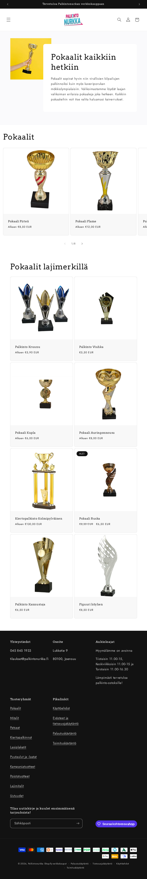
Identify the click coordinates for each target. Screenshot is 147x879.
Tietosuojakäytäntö (102, 863)
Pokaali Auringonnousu (97, 433)
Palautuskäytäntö (64, 733)
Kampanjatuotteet (22, 766)
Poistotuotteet (20, 776)
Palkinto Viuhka (91, 347)
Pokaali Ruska (89, 518)
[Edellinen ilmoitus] (7, 4)
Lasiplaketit (18, 747)
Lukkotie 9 (60, 650)
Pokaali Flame (85, 221)
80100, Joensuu (64, 658)
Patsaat (15, 727)
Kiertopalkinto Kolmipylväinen (38, 518)
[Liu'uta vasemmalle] (65, 243)
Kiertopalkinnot (21, 737)
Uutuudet (17, 795)
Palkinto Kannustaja (30, 604)
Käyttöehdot (61, 708)
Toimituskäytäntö (64, 743)
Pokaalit (15, 708)
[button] (8, 19)
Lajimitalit (17, 786)
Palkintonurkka (35, 863)
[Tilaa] (77, 823)
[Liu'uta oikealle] (82, 243)
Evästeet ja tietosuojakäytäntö (65, 721)
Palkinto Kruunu (27, 347)
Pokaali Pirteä (18, 221)
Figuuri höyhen (91, 604)
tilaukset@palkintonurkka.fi (29, 658)
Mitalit (14, 718)
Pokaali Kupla (25, 433)
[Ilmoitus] (139, 4)
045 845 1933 (20, 650)
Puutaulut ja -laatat (23, 756)
